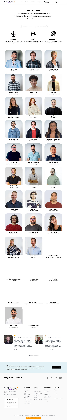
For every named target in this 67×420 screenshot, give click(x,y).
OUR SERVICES (20, 415)
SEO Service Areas (38, 399)
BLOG (15, 415)
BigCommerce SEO (38, 393)
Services (21, 1)
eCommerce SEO (37, 391)
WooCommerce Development (47, 397)
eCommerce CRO (28, 399)
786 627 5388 (48, 2)
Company (39, 1)
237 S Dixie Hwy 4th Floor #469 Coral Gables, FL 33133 (11, 403)
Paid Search (36, 397)
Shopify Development (47, 394)
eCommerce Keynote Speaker (27, 402)
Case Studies (57, 396)
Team (56, 390)
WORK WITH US (37, 415)
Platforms (27, 1)
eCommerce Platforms (26, 397)
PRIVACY (43, 415)
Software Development (47, 400)
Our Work (33, 1)
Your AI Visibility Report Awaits (33, 417)
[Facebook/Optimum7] (47, 378)
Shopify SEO (36, 395)
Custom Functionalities (27, 394)
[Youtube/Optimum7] (60, 378)
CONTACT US (52, 415)
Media (56, 392)
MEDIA (31, 415)
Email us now (10, 406)
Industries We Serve (59, 398)
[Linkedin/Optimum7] (56, 378)
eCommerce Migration (26, 390)
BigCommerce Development (47, 390)
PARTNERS (27, 415)
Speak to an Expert (57, 2)
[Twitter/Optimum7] (51, 378)
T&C (47, 415)
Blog (55, 394)
